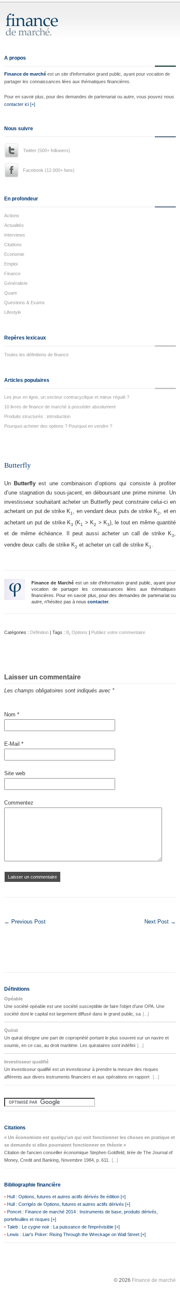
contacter (97, 601)
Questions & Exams (24, 302)
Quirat (11, 1030)
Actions (11, 215)
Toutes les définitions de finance (36, 354)
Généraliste (16, 283)
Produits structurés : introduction (37, 416)
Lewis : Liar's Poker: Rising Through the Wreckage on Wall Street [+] (76, 1234)
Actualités (14, 225)
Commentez (18, 803)
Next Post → (160, 921)
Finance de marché (25, 73)
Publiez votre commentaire (118, 632)
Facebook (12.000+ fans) (49, 170)
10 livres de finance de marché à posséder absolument (60, 406)
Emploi (11, 263)
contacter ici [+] (19, 104)
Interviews (14, 234)
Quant (10, 292)
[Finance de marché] (40, 32)
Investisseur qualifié (26, 1061)
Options (79, 632)
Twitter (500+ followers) (46, 150)
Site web (14, 773)
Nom (11, 714)
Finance (12, 273)
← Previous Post (25, 921)
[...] (146, 1013)
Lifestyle (12, 312)
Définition (39, 632)
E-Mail (13, 744)
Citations (13, 244)
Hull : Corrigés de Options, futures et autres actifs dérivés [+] (68, 1204)
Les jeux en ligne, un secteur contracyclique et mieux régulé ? (66, 397)
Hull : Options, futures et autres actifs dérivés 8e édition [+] (66, 1196)
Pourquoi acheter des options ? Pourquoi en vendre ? (58, 426)
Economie (14, 254)
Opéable (13, 998)
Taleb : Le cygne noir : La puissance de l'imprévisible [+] (63, 1226)
